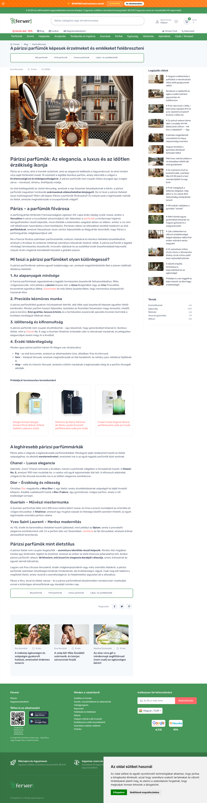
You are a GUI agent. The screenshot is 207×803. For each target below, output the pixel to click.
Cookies (78, 729)
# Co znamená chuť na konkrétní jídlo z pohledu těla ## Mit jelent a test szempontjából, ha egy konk (177, 176)
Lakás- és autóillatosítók (107, 57)
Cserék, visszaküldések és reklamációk (92, 701)
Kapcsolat (189, 31)
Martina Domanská (103, 648)
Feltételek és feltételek (85, 712)
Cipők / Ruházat (184, 36)
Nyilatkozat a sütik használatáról (89, 722)
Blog (42, 31)
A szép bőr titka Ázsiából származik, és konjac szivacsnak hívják (69, 656)
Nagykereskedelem (76, 31)
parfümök (89, 218)
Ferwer (16, 44)
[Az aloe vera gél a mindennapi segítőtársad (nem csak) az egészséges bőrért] (111, 634)
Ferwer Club (171, 31)
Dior (23, 488)
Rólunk (13, 698)
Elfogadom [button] (119, 792)
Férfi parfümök (60, 57)
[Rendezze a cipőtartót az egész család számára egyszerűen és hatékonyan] (156, 95)
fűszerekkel (49, 288)
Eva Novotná (16, 69)
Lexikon (55, 31)
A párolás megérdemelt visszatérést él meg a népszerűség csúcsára (177, 138)
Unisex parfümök (81, 57)
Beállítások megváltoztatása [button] (144, 792)
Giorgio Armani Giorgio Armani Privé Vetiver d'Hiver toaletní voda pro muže (28, 425)
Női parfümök (41, 57)
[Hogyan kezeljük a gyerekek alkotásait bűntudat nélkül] (156, 149)
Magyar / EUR (151, 710)
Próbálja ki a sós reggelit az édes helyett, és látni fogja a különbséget (179, 281)
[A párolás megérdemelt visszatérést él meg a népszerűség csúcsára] (156, 138)
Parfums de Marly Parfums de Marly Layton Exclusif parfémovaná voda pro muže (71, 425)
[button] (38, 714)
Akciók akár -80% (24, 31)
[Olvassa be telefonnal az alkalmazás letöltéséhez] (18, 718)
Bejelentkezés (186, 700)
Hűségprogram (81, 705)
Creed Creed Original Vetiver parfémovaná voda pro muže (114, 424)
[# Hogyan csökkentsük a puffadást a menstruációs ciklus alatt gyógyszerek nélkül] (156, 81)
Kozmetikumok (39, 44)
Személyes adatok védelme (87, 725)
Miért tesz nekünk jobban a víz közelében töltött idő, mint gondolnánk (179, 161)
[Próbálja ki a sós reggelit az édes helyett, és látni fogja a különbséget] (156, 281)
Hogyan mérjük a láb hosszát (88, 719)
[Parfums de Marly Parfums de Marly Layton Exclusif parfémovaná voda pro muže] (71, 401)
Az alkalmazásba (134, 3)
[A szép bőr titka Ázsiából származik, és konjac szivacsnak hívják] (71, 634)
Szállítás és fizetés (83, 698)
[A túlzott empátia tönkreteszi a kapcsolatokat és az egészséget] (156, 268)
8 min (34, 69)
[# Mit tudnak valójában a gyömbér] (156, 208)
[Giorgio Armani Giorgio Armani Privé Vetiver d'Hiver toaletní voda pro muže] (29, 401)
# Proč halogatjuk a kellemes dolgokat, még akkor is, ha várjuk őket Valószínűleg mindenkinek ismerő (178, 194)
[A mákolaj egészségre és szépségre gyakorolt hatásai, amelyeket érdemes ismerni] (32, 634)
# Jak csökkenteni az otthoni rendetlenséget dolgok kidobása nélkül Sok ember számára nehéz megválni (179, 237)
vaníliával (87, 531)
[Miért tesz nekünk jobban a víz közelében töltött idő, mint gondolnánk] (156, 161)
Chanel (30, 331)
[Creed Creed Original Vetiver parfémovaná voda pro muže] (114, 401)
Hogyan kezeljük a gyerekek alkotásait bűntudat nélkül (175, 150)
